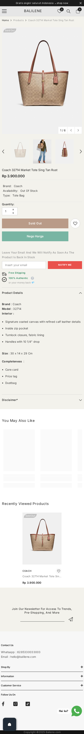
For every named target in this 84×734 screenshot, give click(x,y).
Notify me (64, 264)
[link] (75, 223)
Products (18, 20)
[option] (42, 80)
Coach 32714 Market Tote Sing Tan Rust (41, 576)
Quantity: (8, 204)
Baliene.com (53, 732)
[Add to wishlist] (59, 571)
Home (5, 20)
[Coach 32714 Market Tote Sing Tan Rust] (42, 539)
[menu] (4, 11)
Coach (18, 186)
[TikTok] (27, 704)
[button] (71, 130)
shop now (62, 3)
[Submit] (70, 619)
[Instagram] (15, 704)
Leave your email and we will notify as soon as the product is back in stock (38, 255)
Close (80, 3)
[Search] (68, 11)
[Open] (9, 724)
